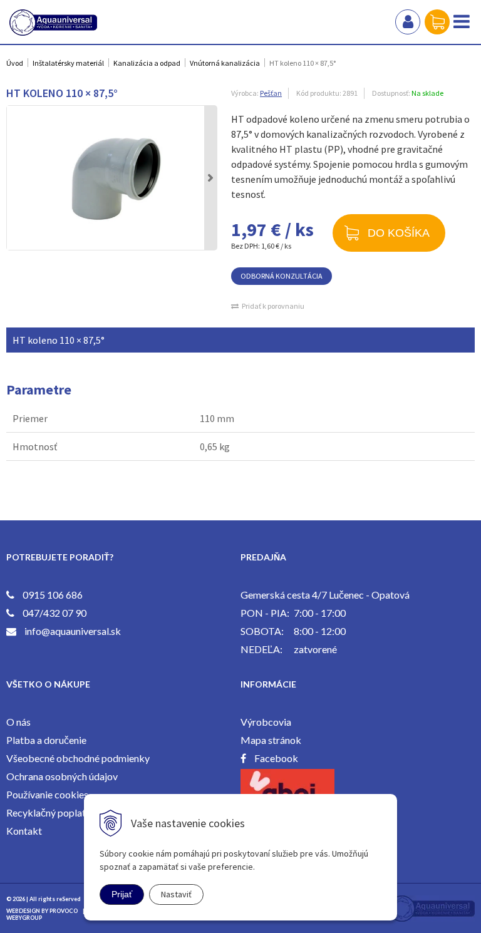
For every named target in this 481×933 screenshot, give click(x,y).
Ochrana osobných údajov (62, 776)
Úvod (14, 63)
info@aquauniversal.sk (72, 631)
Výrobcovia (265, 722)
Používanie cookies (47, 794)
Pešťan (271, 93)
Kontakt (24, 831)
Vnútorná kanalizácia (225, 63)
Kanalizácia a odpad (146, 63)
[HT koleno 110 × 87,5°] (111, 177)
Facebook (276, 758)
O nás (18, 722)
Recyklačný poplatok (51, 812)
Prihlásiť (407, 21)
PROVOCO (63, 910)
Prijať (121, 894)
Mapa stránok (270, 740)
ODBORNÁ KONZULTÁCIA (281, 276)
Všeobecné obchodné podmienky (78, 758)
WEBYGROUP (24, 917)
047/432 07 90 (54, 613)
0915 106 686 (53, 595)
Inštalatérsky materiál (68, 63)
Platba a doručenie (46, 740)
